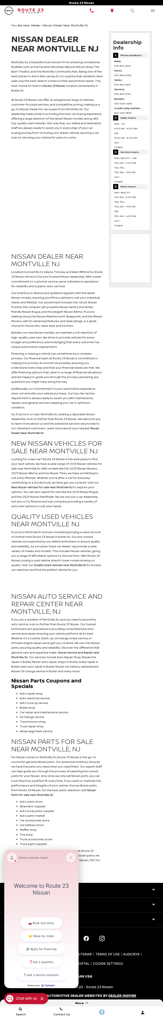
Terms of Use (108, 954)
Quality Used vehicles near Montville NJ (60, 565)
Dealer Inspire (122, 995)
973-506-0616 (123, 103)
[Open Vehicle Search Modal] (132, 10)
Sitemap (84, 954)
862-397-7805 (123, 113)
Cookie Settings (108, 963)
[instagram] (102, 938)
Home (35, 25)
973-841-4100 (122, 66)
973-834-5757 (122, 94)
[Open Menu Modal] (153, 10)
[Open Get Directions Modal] (112, 10)
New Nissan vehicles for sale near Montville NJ (42, 487)
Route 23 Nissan (54, 86)
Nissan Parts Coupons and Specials (46, 683)
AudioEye (131, 954)
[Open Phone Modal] (92, 10)
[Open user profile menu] (142, 1012)
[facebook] (86, 938)
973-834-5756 (122, 75)
